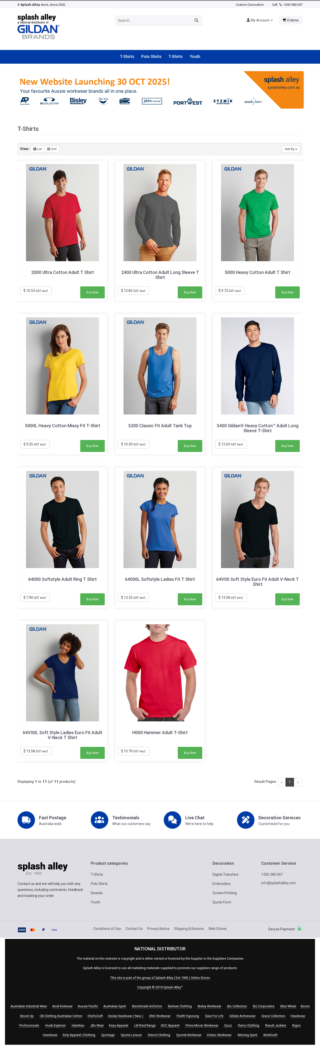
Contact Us (134, 929)
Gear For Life (214, 1016)
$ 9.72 (230, 291)
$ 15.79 (133, 751)
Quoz (228, 1025)
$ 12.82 (133, 291)
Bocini (305, 1006)
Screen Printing (224, 893)
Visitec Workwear (219, 1035)
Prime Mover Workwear (201, 1025)
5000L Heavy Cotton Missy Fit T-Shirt (62, 425)
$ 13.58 (231, 598)
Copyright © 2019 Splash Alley (159, 987)
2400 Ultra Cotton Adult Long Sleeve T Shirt (160, 275)
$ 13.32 (133, 598)
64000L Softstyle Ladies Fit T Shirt (160, 579)
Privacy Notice (158, 929)
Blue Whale (288, 1006)
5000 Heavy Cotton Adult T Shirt (257, 272)
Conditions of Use (107, 929)
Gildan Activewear (243, 1016)
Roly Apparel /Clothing (79, 1035)
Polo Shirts (151, 56)
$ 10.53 (36, 291)
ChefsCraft (95, 1016)
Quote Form (221, 902)
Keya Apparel (118, 1025)
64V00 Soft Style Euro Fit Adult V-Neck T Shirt (257, 582)
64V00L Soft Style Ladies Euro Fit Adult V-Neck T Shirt (62, 735)
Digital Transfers (225, 874)
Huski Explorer (55, 1025)
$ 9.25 (35, 444)
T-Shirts (127, 56)
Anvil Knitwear (62, 1006)
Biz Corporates (263, 1006)
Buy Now (92, 292)
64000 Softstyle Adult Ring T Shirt (62, 579)
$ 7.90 (35, 598)
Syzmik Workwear (189, 1035)
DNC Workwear (159, 1016)
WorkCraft (270, 1035)
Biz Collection (236, 1006)
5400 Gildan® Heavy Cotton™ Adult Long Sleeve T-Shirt (257, 428)
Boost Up (27, 1016)
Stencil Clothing (159, 1035)
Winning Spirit (248, 1035)
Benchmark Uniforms (147, 1006)
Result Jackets (275, 1025)
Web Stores (217, 929)
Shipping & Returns (189, 929)
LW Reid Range (145, 1025)
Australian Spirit (114, 1006)
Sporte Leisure (131, 1035)
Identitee (77, 1025)
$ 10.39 (133, 444)
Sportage (107, 1035)
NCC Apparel (170, 1025)
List (39, 149)
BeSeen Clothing (180, 1006)
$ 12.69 (231, 444)
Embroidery (221, 884)
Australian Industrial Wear (28, 1006)
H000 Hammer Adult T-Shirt (160, 732)
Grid (53, 149)
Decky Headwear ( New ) (126, 1016)
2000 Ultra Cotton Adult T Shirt (62, 272)
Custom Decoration (250, 4)
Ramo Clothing (248, 1025)
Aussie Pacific (88, 1006)
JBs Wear (97, 1025)
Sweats (97, 893)
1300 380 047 (292, 4)
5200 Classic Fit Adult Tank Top (160, 425)
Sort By (290, 149)
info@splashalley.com (278, 883)
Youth (195, 56)
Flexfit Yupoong (187, 1016)
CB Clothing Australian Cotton (61, 1016)
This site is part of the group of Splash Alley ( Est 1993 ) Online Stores (160, 978)
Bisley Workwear (209, 1006)
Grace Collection (273, 1016)
